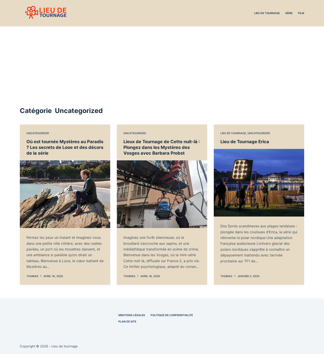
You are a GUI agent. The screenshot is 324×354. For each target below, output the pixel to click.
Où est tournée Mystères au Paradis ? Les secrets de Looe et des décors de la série (64, 147)
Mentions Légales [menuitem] (131, 315)
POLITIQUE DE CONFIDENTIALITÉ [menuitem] (172, 315)
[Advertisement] (162, 59)
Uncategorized (37, 133)
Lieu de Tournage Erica (244, 141)
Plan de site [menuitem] (127, 321)
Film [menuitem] (301, 13)
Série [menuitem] (288, 13)
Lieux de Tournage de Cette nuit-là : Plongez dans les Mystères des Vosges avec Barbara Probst (161, 147)
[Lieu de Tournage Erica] (259, 183)
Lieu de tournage (233, 133)
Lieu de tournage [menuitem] (267, 13)
